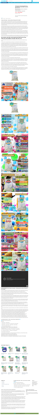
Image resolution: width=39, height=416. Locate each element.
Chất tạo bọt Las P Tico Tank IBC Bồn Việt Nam (18, 353)
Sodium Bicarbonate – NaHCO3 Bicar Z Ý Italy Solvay (10, 373)
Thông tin (28, 2)
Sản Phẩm (13, 2)
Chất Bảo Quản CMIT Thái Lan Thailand (4, 353)
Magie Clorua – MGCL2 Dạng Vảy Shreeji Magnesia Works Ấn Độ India (4, 363)
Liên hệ (3, 386)
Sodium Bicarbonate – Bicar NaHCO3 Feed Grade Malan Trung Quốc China (25, 363)
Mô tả (2, 18)
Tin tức (3, 385)
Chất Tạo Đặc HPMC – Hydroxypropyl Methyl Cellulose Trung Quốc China (18, 363)
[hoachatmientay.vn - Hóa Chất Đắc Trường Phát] (4, 1)
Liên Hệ (31, 2)
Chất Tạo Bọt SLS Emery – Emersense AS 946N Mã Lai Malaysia (4, 373)
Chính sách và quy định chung (19, 2)
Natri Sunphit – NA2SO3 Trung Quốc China (17, 373)
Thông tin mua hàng (8, 18)
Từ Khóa (4, 18)
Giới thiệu (10, 2)
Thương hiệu (25, 2)
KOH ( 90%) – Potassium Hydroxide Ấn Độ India (11, 363)
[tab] (2, 18)
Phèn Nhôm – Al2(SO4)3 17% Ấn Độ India (11, 353)
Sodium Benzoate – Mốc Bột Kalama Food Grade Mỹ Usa (25, 353)
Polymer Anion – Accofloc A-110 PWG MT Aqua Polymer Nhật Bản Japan (25, 373)
